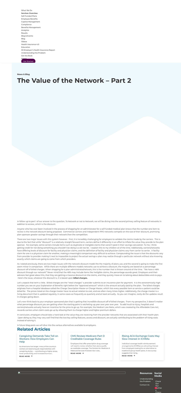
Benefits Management (31, 27)
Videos (24, 41)
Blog (23, 39)
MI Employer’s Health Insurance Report (38, 50)
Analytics (25, 30)
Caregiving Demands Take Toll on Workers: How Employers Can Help (38, 338)
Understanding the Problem (33, 53)
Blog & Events (27, 36)
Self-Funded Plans (29, 16)
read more (24, 356)
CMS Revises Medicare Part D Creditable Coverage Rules (88, 337)
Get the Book (26, 56)
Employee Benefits (29, 19)
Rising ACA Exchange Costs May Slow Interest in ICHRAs (141, 337)
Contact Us (144, 385)
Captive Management (30, 22)
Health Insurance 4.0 (30, 44)
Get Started (28, 61)
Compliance (26, 24)
